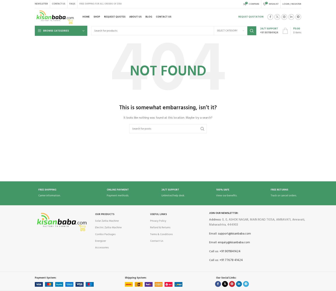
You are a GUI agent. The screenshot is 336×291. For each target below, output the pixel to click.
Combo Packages (105, 234)
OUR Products (104, 214)
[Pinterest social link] (284, 17)
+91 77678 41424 (231, 260)
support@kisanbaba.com (234, 233)
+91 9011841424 (230, 251)
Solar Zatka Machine (107, 221)
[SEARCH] (251, 30)
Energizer (100, 241)
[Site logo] (55, 17)
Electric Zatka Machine (108, 227)
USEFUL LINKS (158, 214)
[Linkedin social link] (291, 17)
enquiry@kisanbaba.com (233, 242)
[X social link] (277, 17)
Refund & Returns (160, 227)
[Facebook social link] (270, 17)
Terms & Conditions (161, 234)
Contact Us (156, 241)
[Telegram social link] (298, 17)
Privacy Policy (158, 221)
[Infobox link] (269, 31)
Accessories (102, 247)
